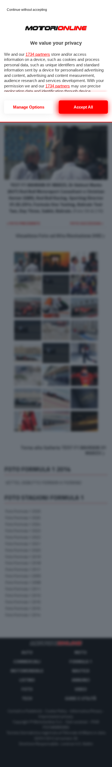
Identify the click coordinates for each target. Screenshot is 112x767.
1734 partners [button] (38, 54)
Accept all (83, 107)
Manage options (28, 107)
